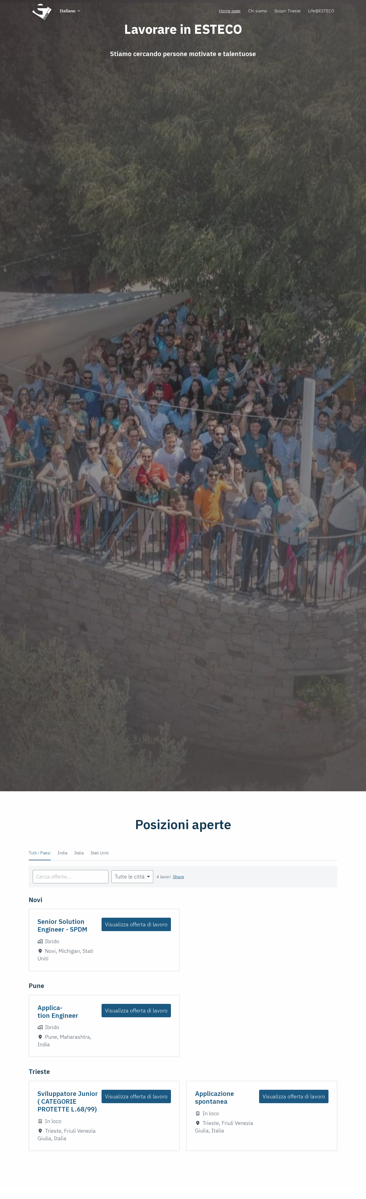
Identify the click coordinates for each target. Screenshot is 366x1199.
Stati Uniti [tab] (100, 852)
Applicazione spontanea (214, 1097)
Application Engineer (58, 1011)
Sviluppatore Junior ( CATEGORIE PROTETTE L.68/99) (68, 1101)
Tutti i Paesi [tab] (40, 852)
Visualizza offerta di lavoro (136, 924)
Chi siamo (257, 10)
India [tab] (62, 852)
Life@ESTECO (321, 10)
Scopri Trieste (287, 10)
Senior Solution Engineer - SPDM (62, 925)
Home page (230, 10)
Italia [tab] (79, 852)
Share (178, 876)
